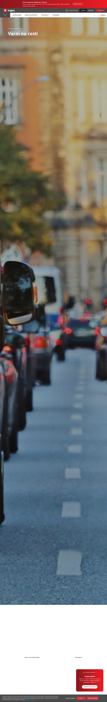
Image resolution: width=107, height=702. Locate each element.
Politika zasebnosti (30, 699)
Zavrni (81, 698)
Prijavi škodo (78, 4)
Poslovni (90, 10)
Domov (6, 601)
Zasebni (83, 10)
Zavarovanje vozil (14, 601)
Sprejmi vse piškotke (92, 698)
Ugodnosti (45, 15)
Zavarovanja (17, 15)
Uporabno (55, 15)
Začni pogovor (90, 687)
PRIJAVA (103, 15)
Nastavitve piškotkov (70, 698)
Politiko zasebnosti (94, 680)
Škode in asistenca (31, 15)
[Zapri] (104, 698)
